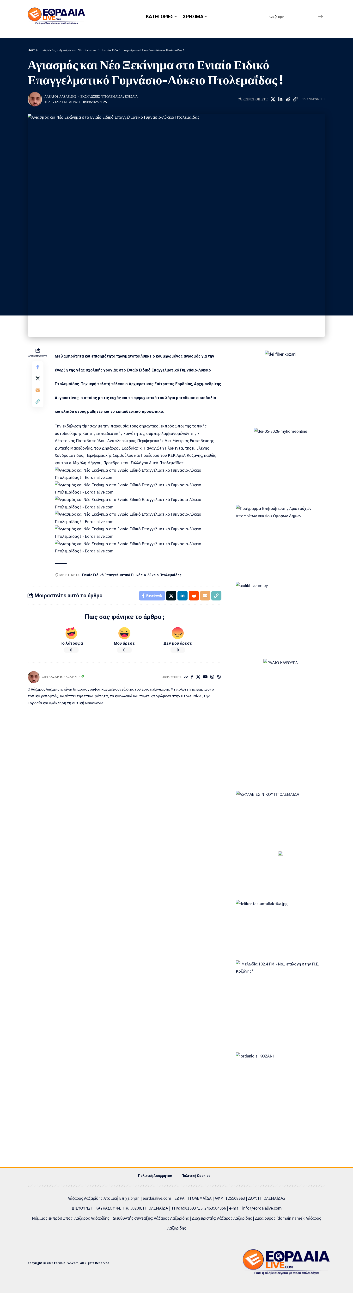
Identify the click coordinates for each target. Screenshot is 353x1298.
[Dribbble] (218, 677)
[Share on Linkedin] (280, 99)
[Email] (37, 390)
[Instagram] (212, 677)
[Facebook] (192, 677)
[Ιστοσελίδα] (185, 677)
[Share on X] (272, 99)
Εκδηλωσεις (90, 96)
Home (32, 50)
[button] (295, 99)
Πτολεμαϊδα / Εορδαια (120, 96)
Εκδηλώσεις (48, 50)
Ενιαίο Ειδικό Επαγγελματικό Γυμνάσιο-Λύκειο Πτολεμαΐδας (132, 575)
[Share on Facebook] (37, 366)
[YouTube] (205, 677)
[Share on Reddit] (287, 99)
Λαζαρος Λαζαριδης (60, 96)
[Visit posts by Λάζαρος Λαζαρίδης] (35, 99)
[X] (198, 677)
